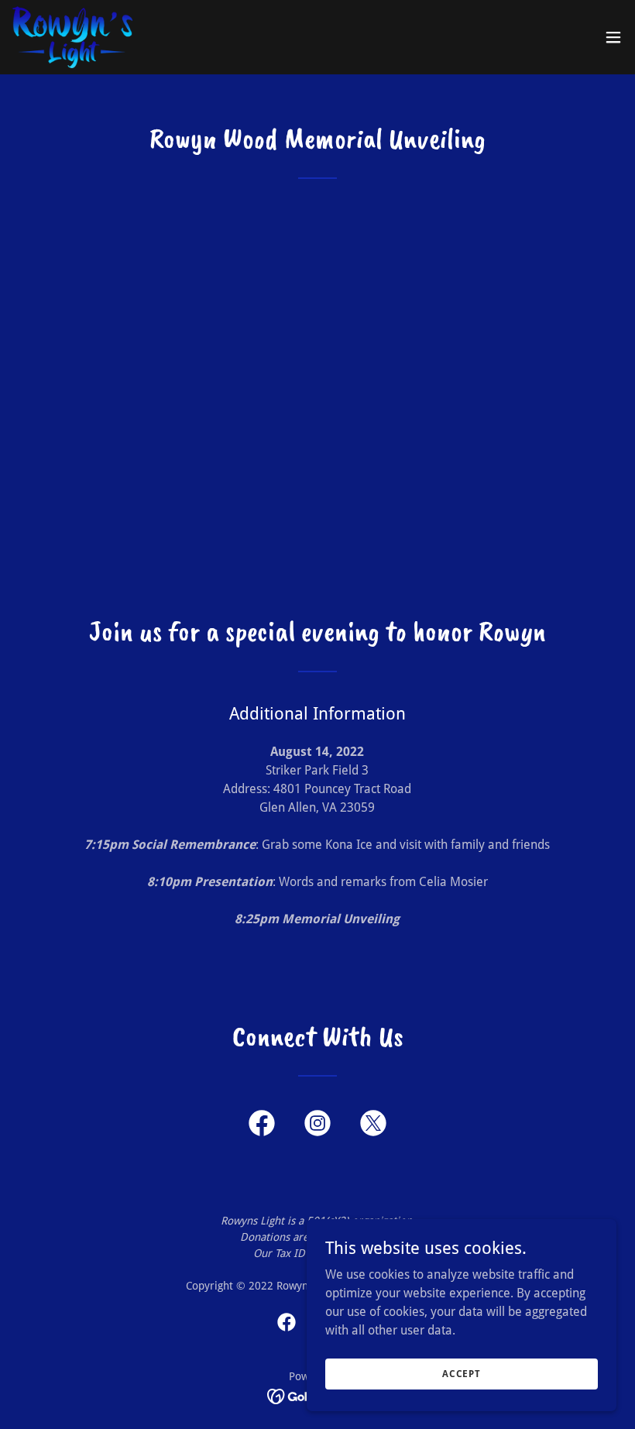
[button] (613, 37)
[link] (72, 37)
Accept (461, 1373)
